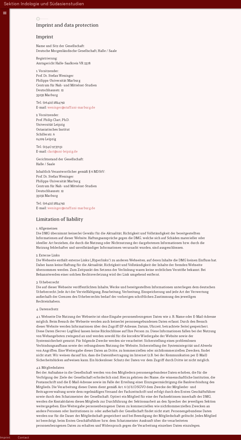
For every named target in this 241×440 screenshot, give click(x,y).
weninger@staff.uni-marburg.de (71, 107)
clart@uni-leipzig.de (62, 152)
